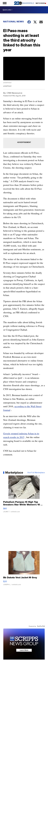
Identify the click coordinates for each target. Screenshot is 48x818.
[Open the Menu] (4, 3)
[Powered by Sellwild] (41, 626)
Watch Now (40, 3)
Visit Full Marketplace (36, 472)
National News (13, 21)
